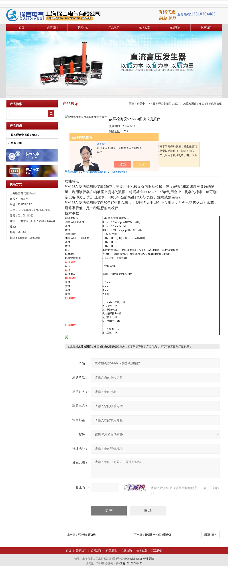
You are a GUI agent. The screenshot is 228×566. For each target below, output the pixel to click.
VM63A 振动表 (87, 534)
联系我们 (206, 27)
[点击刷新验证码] (135, 487)
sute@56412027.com (29, 237)
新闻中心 (83, 27)
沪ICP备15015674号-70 (129, 563)
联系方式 (16, 184)
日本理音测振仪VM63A (166, 103)
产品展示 (113, 27)
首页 (21, 27)
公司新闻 (96, 550)
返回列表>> (210, 534)
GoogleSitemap (134, 558)
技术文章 (144, 27)
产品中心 (142, 103)
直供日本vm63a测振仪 (158, 534)
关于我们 (52, 27)
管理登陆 (148, 558)
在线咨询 (175, 27)
